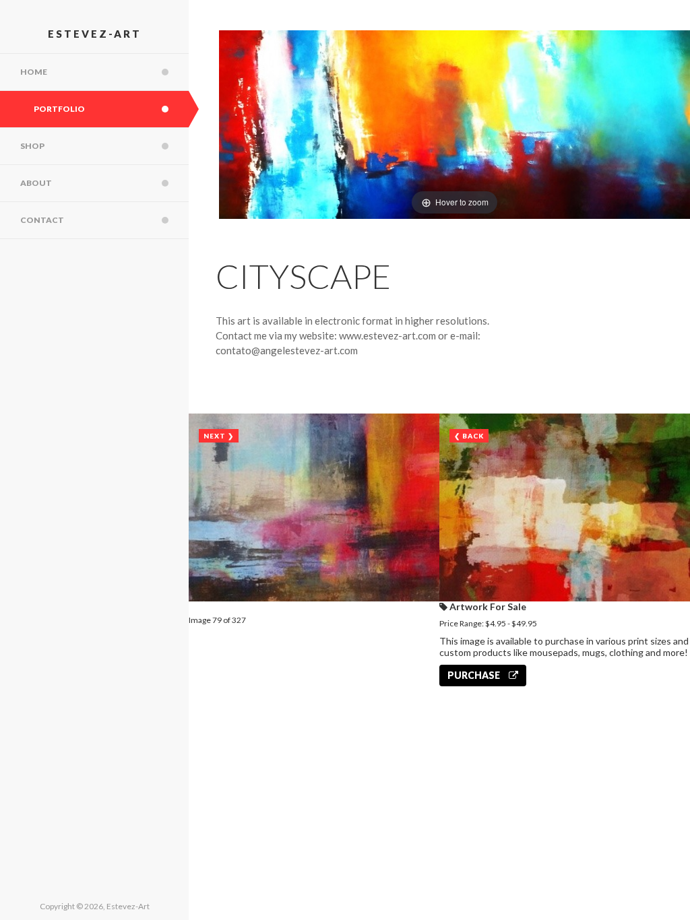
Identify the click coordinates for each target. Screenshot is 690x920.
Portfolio (59, 109)
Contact (42, 220)
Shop (32, 146)
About (36, 183)
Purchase (474, 675)
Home (33, 72)
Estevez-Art (95, 34)
